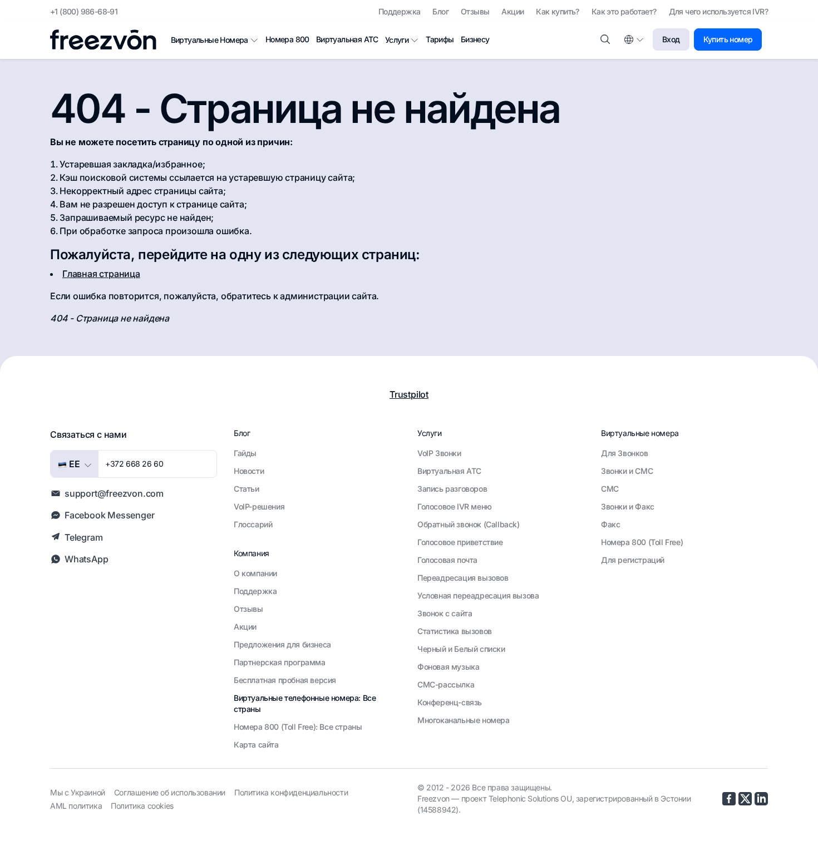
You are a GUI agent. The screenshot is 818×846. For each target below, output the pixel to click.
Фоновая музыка (448, 666)
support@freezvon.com (114, 493)
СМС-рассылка (445, 684)
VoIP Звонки (439, 453)
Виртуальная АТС (347, 39)
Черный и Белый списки (461, 649)
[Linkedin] (761, 798)
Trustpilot (409, 394)
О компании (255, 573)
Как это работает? (624, 11)
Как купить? (557, 11)
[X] (745, 798)
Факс (610, 524)
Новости (249, 471)
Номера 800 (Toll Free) (642, 542)
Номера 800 (287, 39)
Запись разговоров (452, 488)
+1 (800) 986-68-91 (83, 11)
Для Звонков (624, 453)
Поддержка (399, 11)
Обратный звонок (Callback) (468, 524)
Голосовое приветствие (460, 542)
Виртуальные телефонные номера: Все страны (305, 703)
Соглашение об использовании (169, 792)
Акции (512, 11)
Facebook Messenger (109, 515)
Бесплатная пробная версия (285, 680)
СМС (610, 488)
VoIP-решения (259, 506)
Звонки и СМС (627, 471)
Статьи (246, 488)
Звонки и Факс (627, 506)
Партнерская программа (280, 662)
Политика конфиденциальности (291, 792)
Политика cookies (142, 805)
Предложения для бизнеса (282, 644)
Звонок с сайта (444, 613)
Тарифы (440, 39)
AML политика (76, 805)
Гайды (245, 453)
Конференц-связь (449, 702)
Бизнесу (475, 39)
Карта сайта (256, 744)
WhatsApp (86, 559)
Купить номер (728, 39)
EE (73, 463)
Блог (440, 11)
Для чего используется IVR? (718, 11)
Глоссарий (253, 524)
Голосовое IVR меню (454, 506)
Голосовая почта (447, 560)
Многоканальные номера (463, 720)
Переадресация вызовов (463, 577)
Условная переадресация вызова (478, 595)
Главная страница (101, 273)
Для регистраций (632, 560)
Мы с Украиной (77, 792)
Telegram (83, 537)
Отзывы (475, 11)
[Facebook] (729, 798)
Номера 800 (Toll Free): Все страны (298, 726)
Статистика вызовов (454, 631)
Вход (671, 39)
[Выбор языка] (633, 39)
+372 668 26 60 (134, 463)
